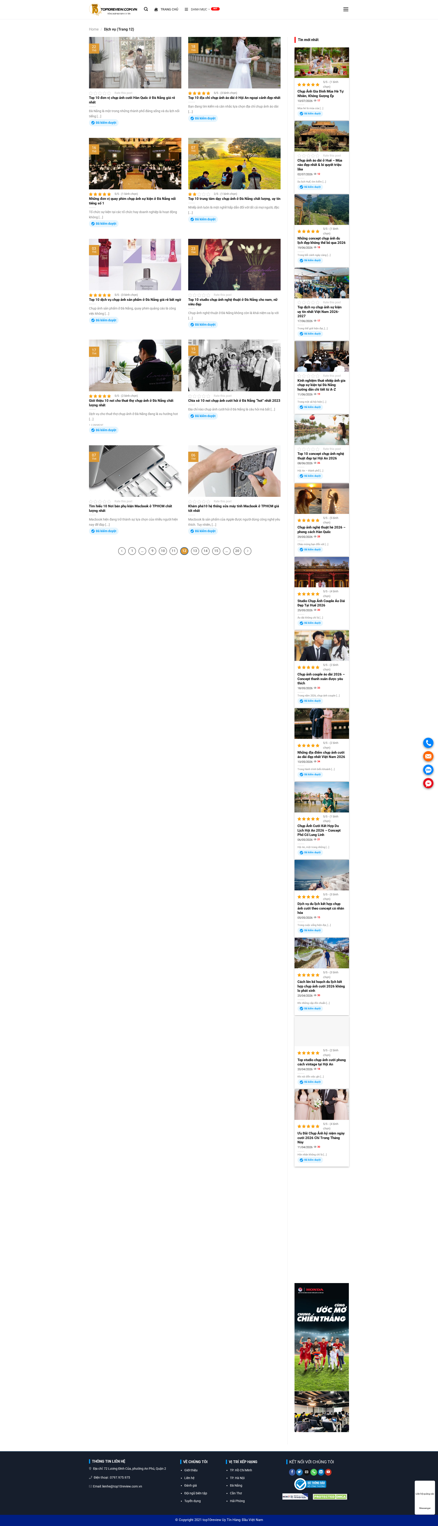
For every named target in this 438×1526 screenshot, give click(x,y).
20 (237, 551)
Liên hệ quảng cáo (425, 1493)
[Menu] (346, 9)
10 (163, 551)
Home (94, 29)
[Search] (146, 9)
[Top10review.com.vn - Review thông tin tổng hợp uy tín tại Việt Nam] (113, 9)
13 (195, 551)
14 (205, 551)
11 (174, 551)
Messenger (425, 1508)
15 (216, 551)
